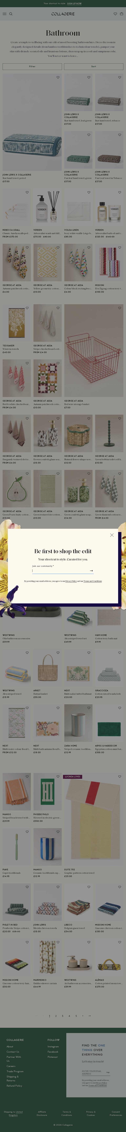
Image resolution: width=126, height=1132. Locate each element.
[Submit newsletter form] (91, 571)
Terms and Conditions (93, 581)
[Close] (112, 535)
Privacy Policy (71, 581)
